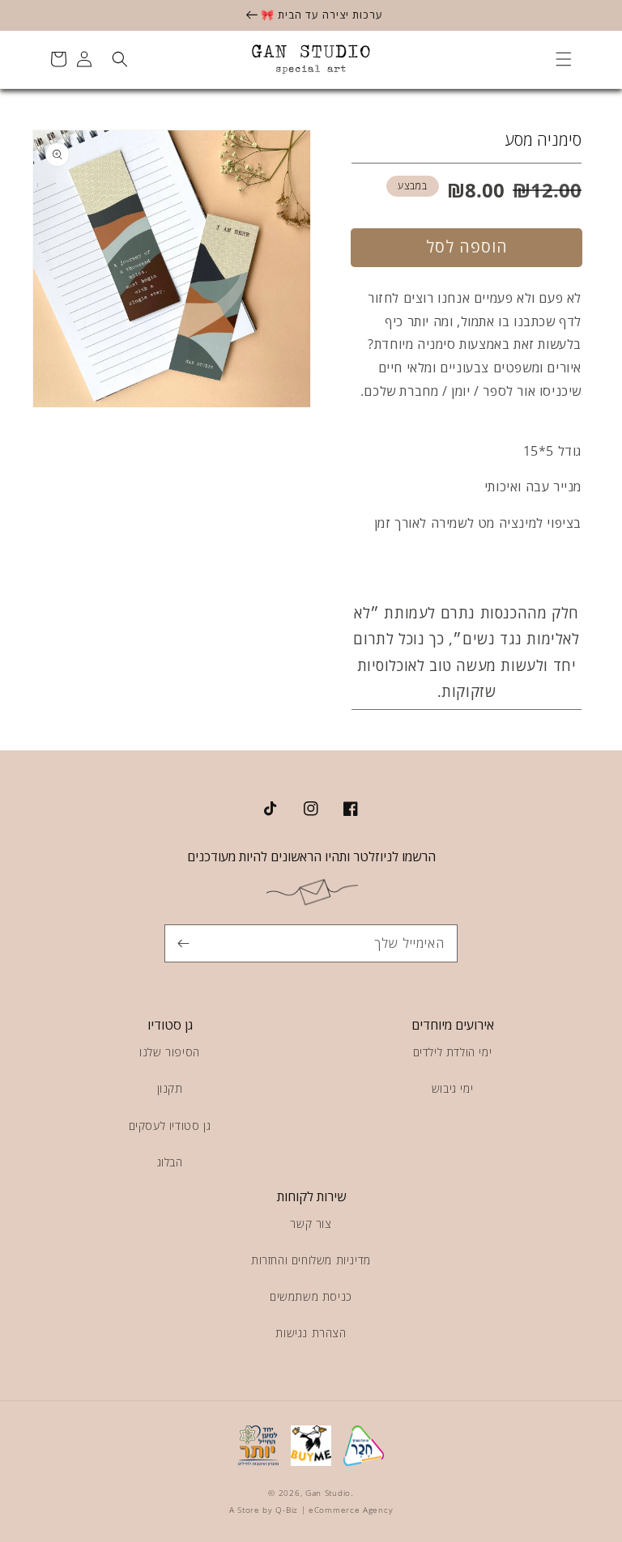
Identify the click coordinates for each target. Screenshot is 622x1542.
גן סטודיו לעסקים (170, 1125)
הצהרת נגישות (310, 1332)
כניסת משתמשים (311, 1296)
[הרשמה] (183, 943)
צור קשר (310, 1223)
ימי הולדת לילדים (452, 1052)
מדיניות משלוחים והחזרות (311, 1260)
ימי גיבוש (452, 1088)
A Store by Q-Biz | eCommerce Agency (311, 1509)
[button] (564, 59)
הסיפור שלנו (169, 1052)
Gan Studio (328, 1492)
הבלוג (170, 1162)
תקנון (170, 1088)
